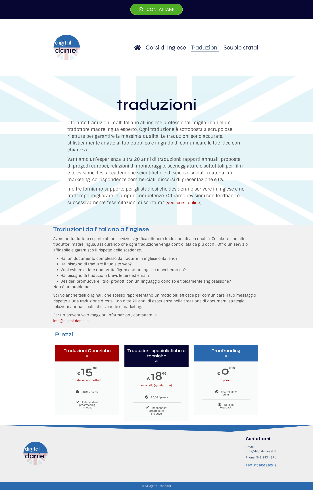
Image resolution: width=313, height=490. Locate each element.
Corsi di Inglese (166, 47)
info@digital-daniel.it (71, 321)
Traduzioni (205, 47)
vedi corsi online (183, 202)
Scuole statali (242, 47)
